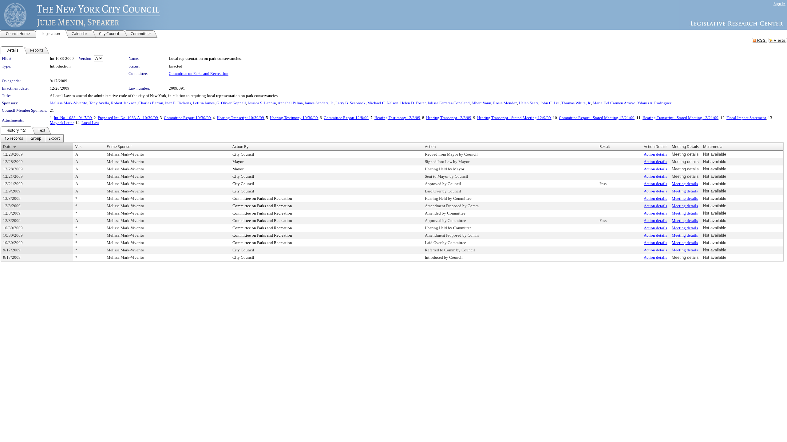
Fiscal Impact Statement (746, 117)
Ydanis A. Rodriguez (654, 103)
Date (7, 146)
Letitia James (204, 103)
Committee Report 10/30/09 (187, 117)
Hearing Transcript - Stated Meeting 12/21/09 (680, 117)
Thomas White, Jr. (576, 103)
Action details (655, 154)
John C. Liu (550, 103)
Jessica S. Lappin (262, 103)
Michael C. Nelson (382, 103)
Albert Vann (481, 103)
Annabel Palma (290, 103)
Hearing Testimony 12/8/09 (397, 117)
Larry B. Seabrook (350, 103)
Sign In (779, 4)
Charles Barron (150, 103)
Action (430, 146)
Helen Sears (528, 103)
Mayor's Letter (61, 122)
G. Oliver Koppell (231, 103)
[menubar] (32, 138)
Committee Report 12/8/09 (346, 117)
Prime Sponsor (119, 146)
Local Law (90, 122)
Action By (240, 146)
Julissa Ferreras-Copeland (448, 103)
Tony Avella (99, 103)
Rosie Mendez (505, 103)
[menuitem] (14, 138)
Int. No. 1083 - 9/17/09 (73, 117)
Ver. (78, 146)
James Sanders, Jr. (319, 103)
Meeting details (685, 183)
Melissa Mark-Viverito (68, 103)
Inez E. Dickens (178, 103)
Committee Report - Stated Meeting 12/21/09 (597, 117)
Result (604, 146)
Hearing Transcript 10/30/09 (240, 117)
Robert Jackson (123, 103)
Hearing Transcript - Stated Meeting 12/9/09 (514, 117)
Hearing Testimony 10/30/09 (294, 117)
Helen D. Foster (412, 103)
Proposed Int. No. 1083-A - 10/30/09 (128, 117)
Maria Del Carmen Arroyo (614, 103)
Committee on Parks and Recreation (198, 73)
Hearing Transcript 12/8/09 (448, 117)
